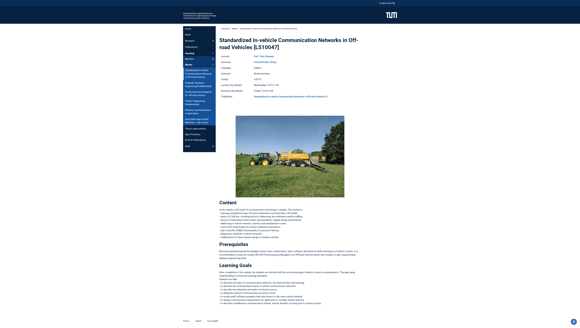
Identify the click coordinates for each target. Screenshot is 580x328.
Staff (187, 146)
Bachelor (189, 59)
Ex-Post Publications (195, 140)
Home (188, 29)
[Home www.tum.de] (391, 15)
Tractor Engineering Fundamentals (195, 103)
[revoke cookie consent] (574, 322)
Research (189, 40)
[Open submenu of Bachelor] (213, 59)
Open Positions (192, 134)
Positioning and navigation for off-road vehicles (198, 94)
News (188, 34)
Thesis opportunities (195, 128)
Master (188, 64)
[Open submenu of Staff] (213, 146)
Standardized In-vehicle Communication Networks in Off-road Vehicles (289, 96)
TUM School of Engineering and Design (199, 16)
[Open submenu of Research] (213, 41)
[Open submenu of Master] (213, 65)
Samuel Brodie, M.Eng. (265, 62)
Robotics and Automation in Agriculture (198, 112)
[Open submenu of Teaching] (213, 53)
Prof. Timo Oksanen (264, 56)
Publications (191, 47)
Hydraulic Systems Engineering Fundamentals (198, 85)
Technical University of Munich (196, 18)
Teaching (189, 53)
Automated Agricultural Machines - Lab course (196, 121)
